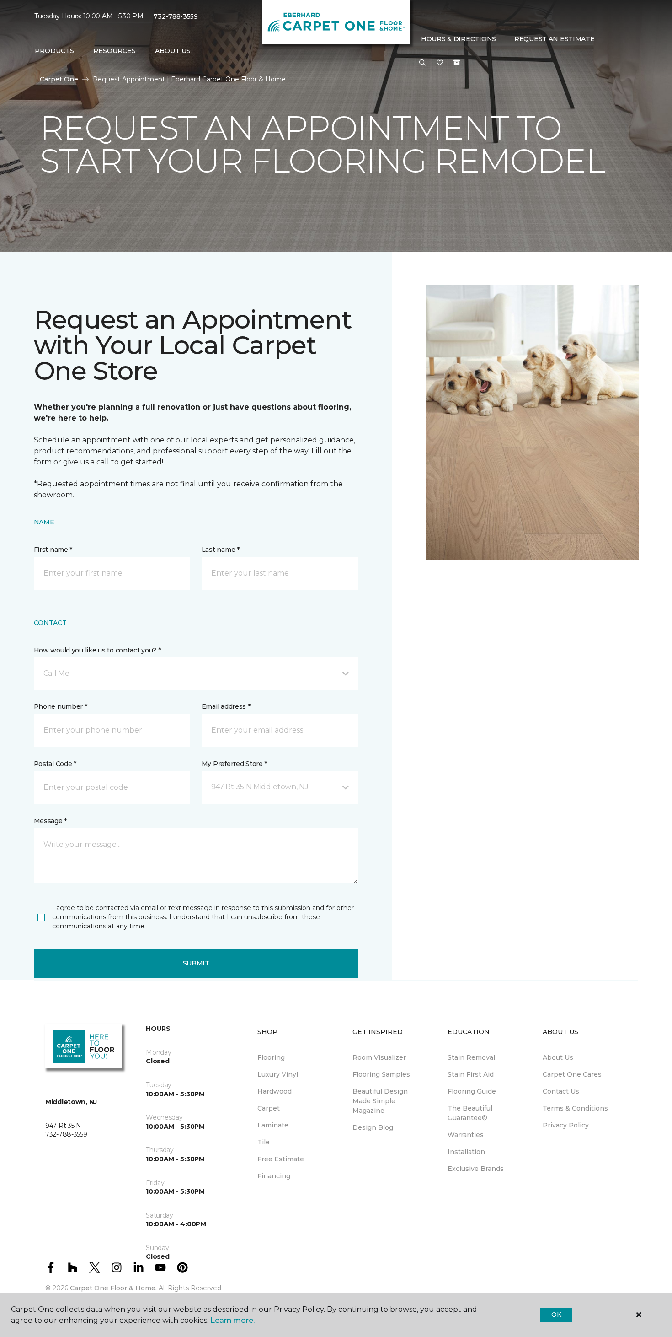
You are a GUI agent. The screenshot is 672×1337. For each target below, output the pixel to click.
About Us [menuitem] (558, 1057)
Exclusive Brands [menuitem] (476, 1168)
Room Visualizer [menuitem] (379, 1057)
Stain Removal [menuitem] (471, 1057)
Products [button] (54, 51)
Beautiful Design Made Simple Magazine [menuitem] (380, 1101)
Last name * (221, 549)
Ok (556, 1314)
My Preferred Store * (234, 763)
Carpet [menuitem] (268, 1108)
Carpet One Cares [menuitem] (572, 1074)
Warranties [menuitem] (466, 1135)
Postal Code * (55, 763)
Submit (196, 963)
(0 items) (456, 62)
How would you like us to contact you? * (97, 650)
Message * (50, 821)
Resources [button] (114, 51)
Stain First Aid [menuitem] (471, 1074)
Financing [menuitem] (273, 1176)
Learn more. (232, 1320)
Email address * (226, 706)
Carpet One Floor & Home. (113, 1288)
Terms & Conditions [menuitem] (575, 1108)
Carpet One (59, 79)
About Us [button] (173, 51)
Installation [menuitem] (466, 1152)
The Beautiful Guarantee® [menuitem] (470, 1113)
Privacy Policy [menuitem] (566, 1125)
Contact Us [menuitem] (561, 1091)
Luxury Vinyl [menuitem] (277, 1074)
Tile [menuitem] (263, 1142)
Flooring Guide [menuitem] (472, 1091)
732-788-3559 (176, 16)
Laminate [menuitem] (272, 1125)
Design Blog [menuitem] (372, 1127)
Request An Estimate (554, 39)
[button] (422, 63)
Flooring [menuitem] (271, 1057)
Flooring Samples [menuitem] (381, 1074)
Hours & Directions (458, 39)
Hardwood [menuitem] (274, 1091)
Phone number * (60, 706)
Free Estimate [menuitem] (280, 1159)
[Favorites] (439, 63)
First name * (53, 549)
